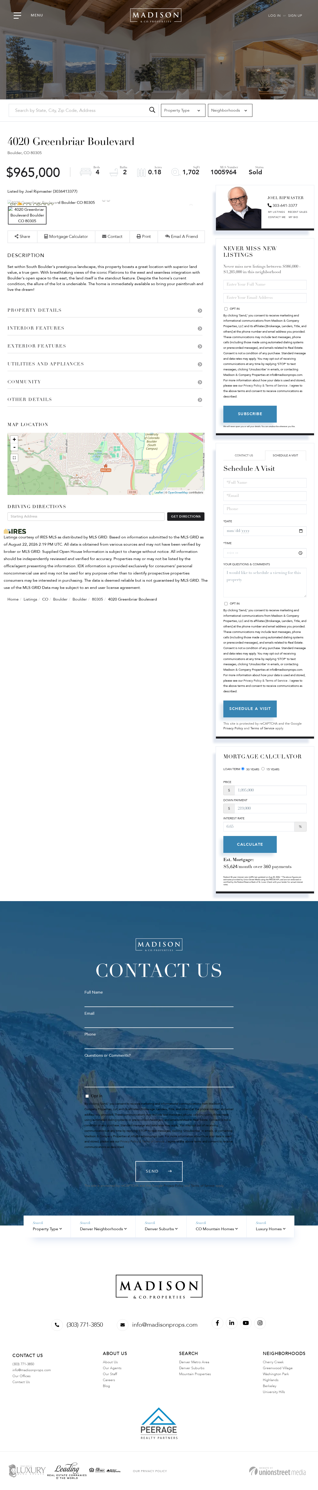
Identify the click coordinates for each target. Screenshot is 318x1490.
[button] (152, 110)
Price (227, 782)
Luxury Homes (269, 1229)
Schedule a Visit (285, 455)
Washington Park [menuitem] (276, 1374)
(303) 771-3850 (85, 1325)
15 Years (272, 769)
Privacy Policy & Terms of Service (265, 386)
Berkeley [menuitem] (269, 1386)
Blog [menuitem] (106, 1386)
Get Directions (185, 516)
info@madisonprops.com (165, 1325)
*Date (227, 521)
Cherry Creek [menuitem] (273, 1362)
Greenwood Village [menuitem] (278, 1368)
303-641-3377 (285, 205)
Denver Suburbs (159, 1229)
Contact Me (277, 217)
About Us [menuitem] (110, 1362)
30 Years (252, 769)
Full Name (93, 992)
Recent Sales (297, 212)
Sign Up (295, 15)
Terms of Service (262, 728)
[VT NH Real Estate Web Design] (277, 1471)
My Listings (276, 212)
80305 (97, 599)
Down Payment (235, 800)
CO (45, 599)
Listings (30, 599)
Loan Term (231, 769)
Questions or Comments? (107, 1055)
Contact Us (244, 455)
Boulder (60, 599)
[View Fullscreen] (14, 458)
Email (89, 1013)
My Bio (293, 217)
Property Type (45, 1229)
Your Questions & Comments (246, 564)
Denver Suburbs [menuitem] (191, 1368)
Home (13, 599)
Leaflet (159, 492)
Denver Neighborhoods (101, 1229)
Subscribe (250, 414)
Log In (274, 15)
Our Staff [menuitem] (110, 1374)
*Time (227, 543)
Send (152, 1171)
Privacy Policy (233, 728)
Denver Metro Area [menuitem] (194, 1362)
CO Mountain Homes (215, 1229)
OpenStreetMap (178, 492)
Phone (90, 1034)
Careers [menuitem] (109, 1380)
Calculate (250, 844)
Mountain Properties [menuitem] (195, 1374)
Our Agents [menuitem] (112, 1368)
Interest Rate (233, 818)
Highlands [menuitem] (270, 1380)
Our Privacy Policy (150, 1471)
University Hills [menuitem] (274, 1392)
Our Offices (21, 1376)
